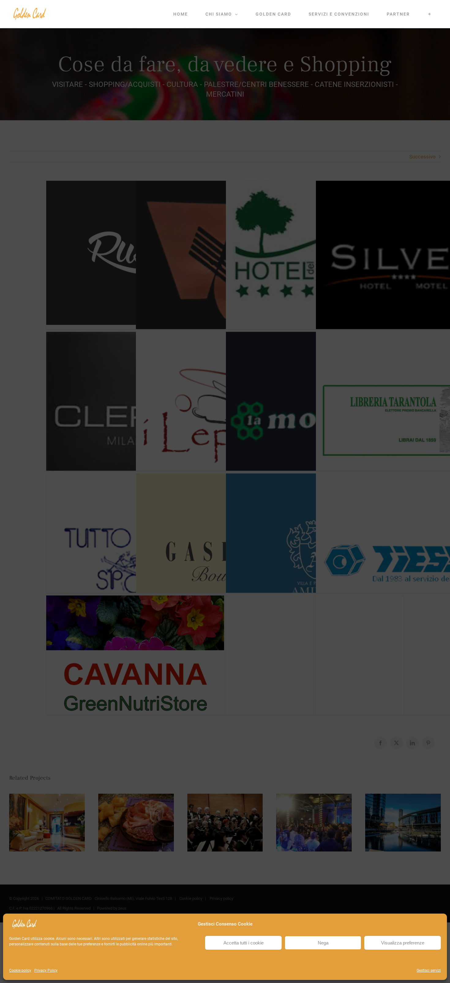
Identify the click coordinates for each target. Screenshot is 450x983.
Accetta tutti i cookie (243, 942)
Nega (323, 942)
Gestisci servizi (429, 970)
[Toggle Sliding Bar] (429, 14)
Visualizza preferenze (402, 942)
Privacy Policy (46, 970)
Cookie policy (20, 970)
